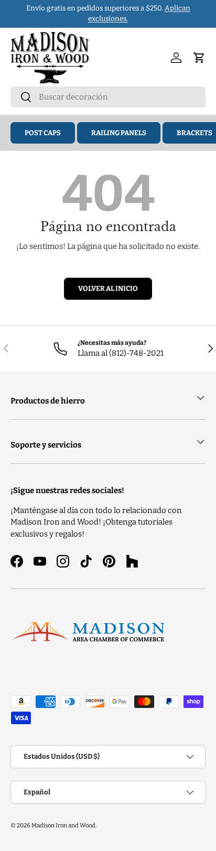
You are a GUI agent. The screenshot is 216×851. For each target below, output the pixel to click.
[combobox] (108, 96)
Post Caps (43, 133)
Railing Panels (118, 133)
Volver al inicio (108, 288)
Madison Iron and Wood (63, 825)
